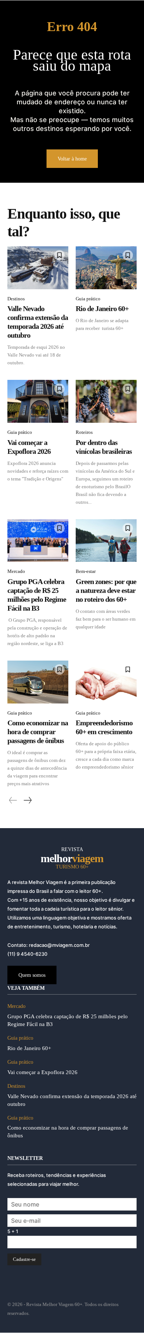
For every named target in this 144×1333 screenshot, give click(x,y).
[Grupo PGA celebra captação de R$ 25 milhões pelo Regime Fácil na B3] (37, 540)
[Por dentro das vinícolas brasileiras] (106, 401)
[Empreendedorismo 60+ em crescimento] (106, 682)
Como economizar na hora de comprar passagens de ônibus (37, 732)
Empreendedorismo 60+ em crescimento (104, 727)
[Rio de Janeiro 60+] (106, 267)
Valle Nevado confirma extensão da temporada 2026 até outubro (37, 321)
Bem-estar (86, 571)
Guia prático (88, 298)
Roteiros (84, 432)
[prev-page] (13, 800)
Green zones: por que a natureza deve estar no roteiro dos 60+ (106, 590)
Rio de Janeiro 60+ (102, 308)
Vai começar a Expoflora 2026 (42, 1072)
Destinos (16, 298)
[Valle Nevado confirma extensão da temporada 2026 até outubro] (37, 267)
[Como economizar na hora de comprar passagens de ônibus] (37, 682)
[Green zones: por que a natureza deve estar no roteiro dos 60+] (106, 540)
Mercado (16, 571)
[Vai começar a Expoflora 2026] (37, 401)
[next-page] (27, 800)
